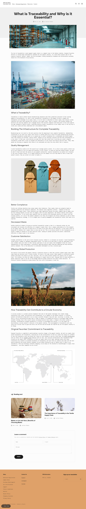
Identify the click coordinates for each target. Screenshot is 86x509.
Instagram (24, 480)
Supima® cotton (28, 337)
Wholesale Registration (21, 4)
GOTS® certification (69, 336)
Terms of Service (51, 437)
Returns (5, 491)
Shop (13, 4)
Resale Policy (6, 493)
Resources (30, 4)
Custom (35, 4)
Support (5, 486)
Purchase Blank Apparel (9, 482)
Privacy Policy (42, 437)
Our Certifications (8, 484)
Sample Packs (6, 479)
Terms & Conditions (8, 489)
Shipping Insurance (8, 496)
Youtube (23, 483)
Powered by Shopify (21, 504)
